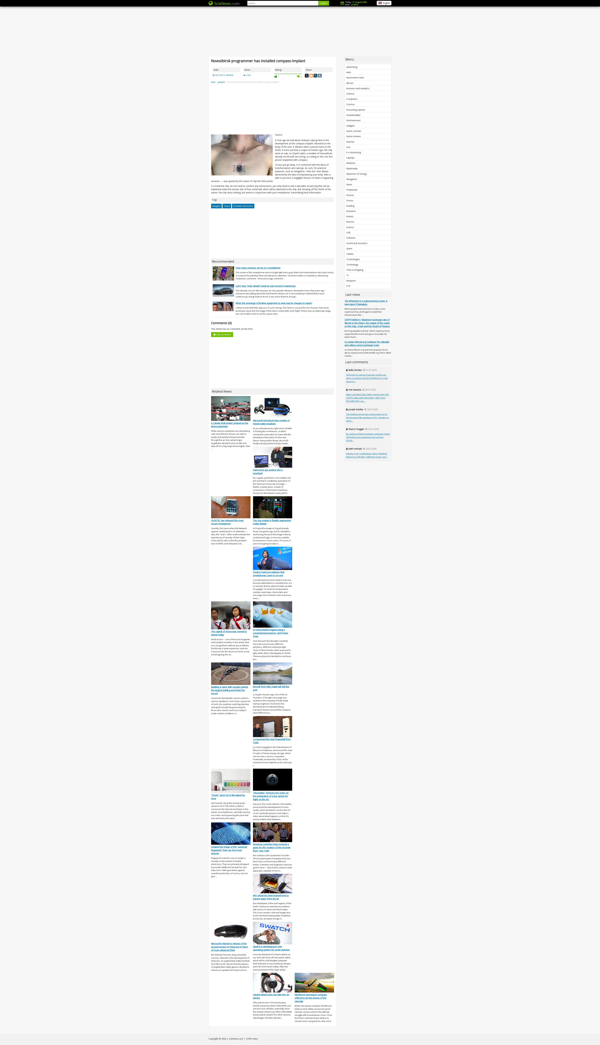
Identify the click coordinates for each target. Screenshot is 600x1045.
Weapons (351, 280)
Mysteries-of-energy (356, 173)
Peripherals (352, 189)
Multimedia (352, 168)
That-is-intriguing (354, 269)
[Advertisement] (300, 31)
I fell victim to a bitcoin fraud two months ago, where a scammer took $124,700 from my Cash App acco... (367, 378)
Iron (348, 147)
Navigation (351, 179)
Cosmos (350, 104)
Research (351, 211)
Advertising (351, 66)
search (324, 3)
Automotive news (355, 77)
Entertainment (353, 120)
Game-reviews (353, 136)
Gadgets (216, 205)
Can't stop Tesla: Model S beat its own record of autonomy (266, 285)
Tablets (350, 253)
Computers (352, 98)
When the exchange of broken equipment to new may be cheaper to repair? (274, 303)
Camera (350, 93)
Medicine (350, 163)
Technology (352, 264)
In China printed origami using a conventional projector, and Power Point (270, 633)
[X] (307, 75)
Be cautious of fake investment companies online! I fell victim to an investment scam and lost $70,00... (368, 437)
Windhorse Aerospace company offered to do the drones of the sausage (311, 998)
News (349, 184)
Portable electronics (243, 205)
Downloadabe (353, 115)
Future (227, 205)
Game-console (353, 130)
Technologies (353, 259)
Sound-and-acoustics (357, 243)
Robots (350, 216)
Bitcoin (349, 83)
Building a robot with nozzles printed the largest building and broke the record (229, 690)
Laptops (350, 157)
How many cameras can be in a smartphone (258, 267)
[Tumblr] (320, 75)
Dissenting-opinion (355, 109)
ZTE (348, 285)
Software (350, 237)
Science (350, 227)
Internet (350, 141)
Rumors (350, 221)
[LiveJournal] (315, 75)
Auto (348, 72)
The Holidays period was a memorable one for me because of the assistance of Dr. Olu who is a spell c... (367, 417)
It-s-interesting (353, 152)
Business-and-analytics (357, 88)
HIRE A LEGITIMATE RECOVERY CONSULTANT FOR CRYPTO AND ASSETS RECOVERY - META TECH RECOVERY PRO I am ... (367, 398)
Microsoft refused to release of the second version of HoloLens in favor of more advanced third (229, 947)
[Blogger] (311, 75)
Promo (349, 200)
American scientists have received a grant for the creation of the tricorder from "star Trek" (272, 847)
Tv (347, 275)
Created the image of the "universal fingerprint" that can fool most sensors (229, 850)
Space (349, 248)
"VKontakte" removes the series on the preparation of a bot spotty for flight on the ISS (271, 796)
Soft (348, 232)
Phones (350, 195)
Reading (350, 205)
